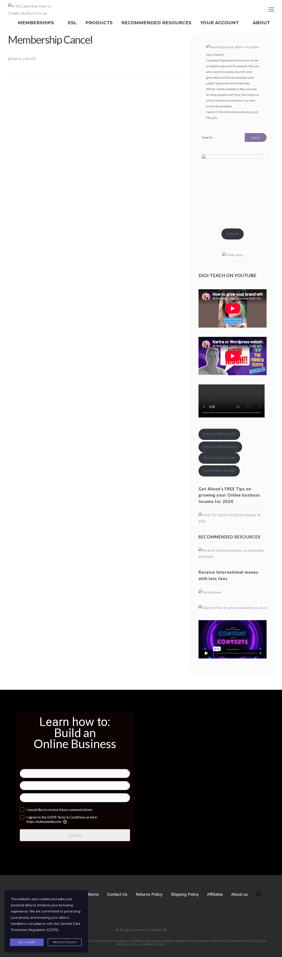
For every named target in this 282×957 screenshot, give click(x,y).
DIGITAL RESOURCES (220, 447)
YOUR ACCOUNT (219, 22)
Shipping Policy (185, 894)
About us (239, 894)
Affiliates (215, 894)
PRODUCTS (99, 22)
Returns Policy (149, 894)
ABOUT (261, 22)
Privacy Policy (65, 942)
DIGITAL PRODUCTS (219, 434)
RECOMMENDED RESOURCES (156, 22)
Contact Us (117, 894)
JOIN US (232, 234)
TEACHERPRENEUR (219, 458)
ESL (72, 22)
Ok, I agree (27, 942)
